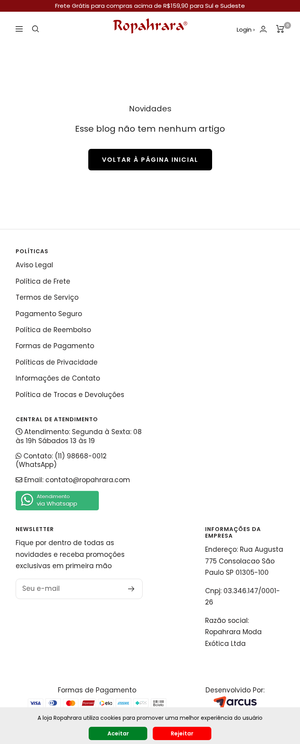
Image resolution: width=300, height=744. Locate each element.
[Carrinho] (280, 29)
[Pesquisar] (35, 28)
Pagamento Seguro (49, 313)
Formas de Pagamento (55, 346)
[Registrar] (131, 589)
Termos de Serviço (47, 297)
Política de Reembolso (53, 329)
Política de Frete (43, 281)
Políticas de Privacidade (57, 362)
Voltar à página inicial (150, 159)
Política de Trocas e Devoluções (70, 394)
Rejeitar (182, 733)
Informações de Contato (58, 378)
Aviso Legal (34, 265)
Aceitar (118, 733)
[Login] (263, 29)
